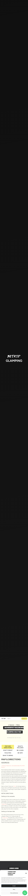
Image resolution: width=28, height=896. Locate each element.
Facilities (7, 753)
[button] (26, 873)
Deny (14, 889)
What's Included (20, 746)
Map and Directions (8, 746)
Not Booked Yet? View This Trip (14, 737)
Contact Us (24, 718)
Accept (14, 885)
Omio (14, 786)
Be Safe (20, 753)
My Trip (4, 718)
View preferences (14, 893)
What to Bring (8, 755)
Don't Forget (8, 750)
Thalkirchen (4, 804)
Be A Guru (20, 750)
